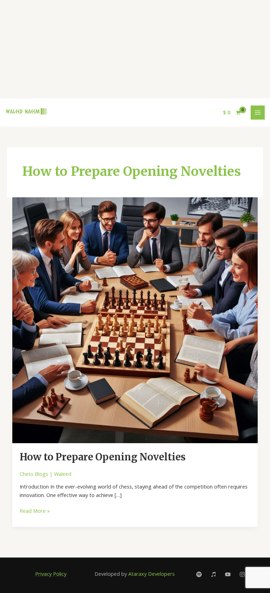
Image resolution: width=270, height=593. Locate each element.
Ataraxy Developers (151, 573)
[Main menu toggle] (258, 113)
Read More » (35, 510)
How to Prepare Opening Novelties (103, 457)
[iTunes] (213, 574)
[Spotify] (199, 574)
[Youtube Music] (228, 574)
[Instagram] (242, 574)
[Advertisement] (135, 49)
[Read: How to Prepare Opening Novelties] (135, 319)
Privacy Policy (50, 573)
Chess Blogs (34, 473)
